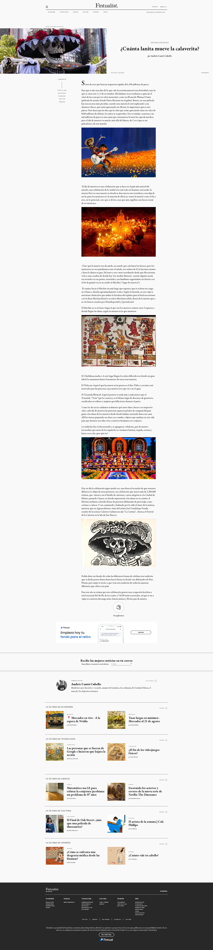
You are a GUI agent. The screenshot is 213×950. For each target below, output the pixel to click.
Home (47, 26)
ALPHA (48, 907)
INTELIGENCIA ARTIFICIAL (86, 905)
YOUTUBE (128, 919)
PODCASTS (139, 904)
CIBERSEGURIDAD (87, 902)
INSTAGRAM (105, 919)
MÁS (137, 899)
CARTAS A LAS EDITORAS (122, 905)
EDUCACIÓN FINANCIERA (50, 903)
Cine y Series (71, 816)
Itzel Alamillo (72, 862)
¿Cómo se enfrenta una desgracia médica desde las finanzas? (83, 855)
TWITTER (62, 99)
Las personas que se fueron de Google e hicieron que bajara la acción (86, 751)
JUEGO (105, 12)
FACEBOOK (62, 96)
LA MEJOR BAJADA (141, 906)
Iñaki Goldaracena (73, 830)
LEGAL (137, 911)
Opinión (96, 12)
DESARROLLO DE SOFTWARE (87, 908)
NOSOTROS (139, 909)
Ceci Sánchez (133, 859)
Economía (51, 12)
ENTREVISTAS (139, 902)
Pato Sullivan (133, 829)
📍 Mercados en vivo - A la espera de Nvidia (83, 719)
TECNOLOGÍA (86, 899)
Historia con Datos (57, 26)
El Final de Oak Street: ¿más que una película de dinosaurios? (84, 823)
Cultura (86, 12)
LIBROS (101, 904)
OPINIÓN (120, 899)
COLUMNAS (121, 902)
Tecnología (64, 12)
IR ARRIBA (163, 891)
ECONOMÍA (50, 899)
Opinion (69, 848)
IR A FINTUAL (106, 935)
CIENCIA (67, 899)
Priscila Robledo (73, 725)
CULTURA (102, 899)
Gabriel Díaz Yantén (135, 798)
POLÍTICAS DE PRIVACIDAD (139, 914)
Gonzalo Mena (72, 798)
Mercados (70, 714)
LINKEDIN (62, 102)
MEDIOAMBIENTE (69, 902)
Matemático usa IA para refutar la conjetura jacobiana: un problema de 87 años (86, 791)
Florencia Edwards (73, 758)
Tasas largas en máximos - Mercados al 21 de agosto (144, 719)
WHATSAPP (62, 93)
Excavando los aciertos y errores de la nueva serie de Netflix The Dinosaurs (145, 791)
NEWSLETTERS (140, 907)
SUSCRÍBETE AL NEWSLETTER (155, 12)
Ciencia (75, 12)
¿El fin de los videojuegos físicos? (144, 751)
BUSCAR (155, 6)
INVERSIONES (50, 906)
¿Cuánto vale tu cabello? (144, 855)
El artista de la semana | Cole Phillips (146, 823)
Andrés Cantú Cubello (161, 55)
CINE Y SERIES (103, 902)
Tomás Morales (134, 757)
